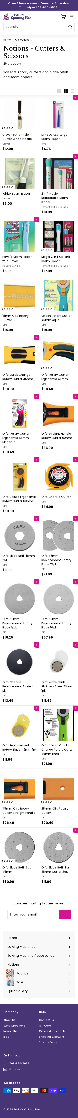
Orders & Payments (52, 1031)
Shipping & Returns (52, 1037)
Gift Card (45, 1026)
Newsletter (10, 1031)
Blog (6, 1037)
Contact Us (46, 1020)
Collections (22, 39)
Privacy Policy (48, 1042)
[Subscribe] (65, 914)
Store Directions (14, 1026)
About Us (9, 1020)
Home (7, 39)
